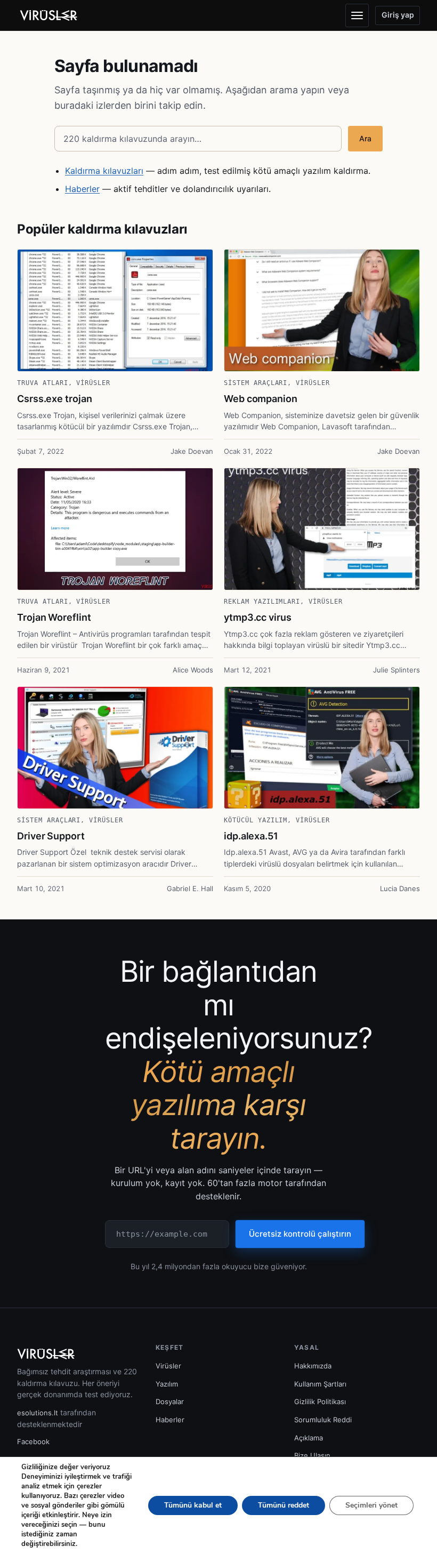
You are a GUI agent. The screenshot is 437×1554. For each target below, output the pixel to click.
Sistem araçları (255, 383)
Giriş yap (398, 14)
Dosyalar (170, 1401)
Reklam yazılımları (262, 601)
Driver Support (51, 836)
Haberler (82, 188)
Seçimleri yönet (371, 1505)
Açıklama (308, 1437)
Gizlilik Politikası (320, 1401)
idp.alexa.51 (251, 836)
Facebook (33, 1441)
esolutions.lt (37, 1412)
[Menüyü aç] (357, 15)
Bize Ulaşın (312, 1455)
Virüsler (93, 383)
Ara (365, 138)
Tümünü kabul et (193, 1505)
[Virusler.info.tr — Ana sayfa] (52, 15)
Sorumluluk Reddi (323, 1419)
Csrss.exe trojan (54, 398)
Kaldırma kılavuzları (104, 170)
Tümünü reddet (283, 1505)
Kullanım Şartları (320, 1384)
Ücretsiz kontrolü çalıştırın (300, 1234)
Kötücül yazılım (255, 820)
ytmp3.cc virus (258, 617)
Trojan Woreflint (54, 617)
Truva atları (42, 383)
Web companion (260, 398)
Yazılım (167, 1384)
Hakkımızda (312, 1365)
